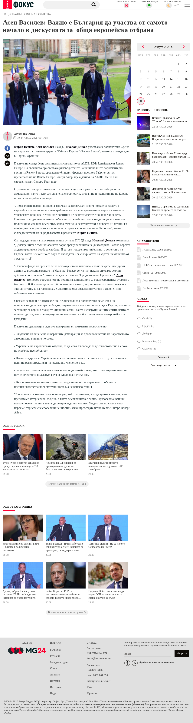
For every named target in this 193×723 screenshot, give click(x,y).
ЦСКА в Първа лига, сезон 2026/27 (162, 265)
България (55, 649)
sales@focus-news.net (98, 681)
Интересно (56, 687)
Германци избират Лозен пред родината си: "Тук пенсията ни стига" (169, 155)
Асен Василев (44, 146)
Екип (90, 687)
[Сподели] (7, 163)
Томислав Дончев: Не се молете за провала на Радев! (106, 545)
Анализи (55, 674)
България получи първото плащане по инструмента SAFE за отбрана (106, 466)
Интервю (55, 680)
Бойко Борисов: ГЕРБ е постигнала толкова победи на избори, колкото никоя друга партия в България (63, 595)
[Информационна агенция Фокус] (127, 663)
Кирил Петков (24, 146)
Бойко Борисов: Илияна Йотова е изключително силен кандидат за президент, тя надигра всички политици (64, 547)
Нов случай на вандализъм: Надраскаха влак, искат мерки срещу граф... (169, 137)
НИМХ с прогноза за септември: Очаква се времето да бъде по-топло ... (170, 208)
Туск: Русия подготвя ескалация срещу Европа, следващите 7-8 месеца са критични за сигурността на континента (21, 466)
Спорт (53, 668)
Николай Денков (75, 146)
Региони (55, 656)
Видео (53, 693)
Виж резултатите (160, 365)
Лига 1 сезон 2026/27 (154, 257)
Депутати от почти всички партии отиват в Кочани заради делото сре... (170, 190)
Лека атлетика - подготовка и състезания (165, 280)
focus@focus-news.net (99, 658)
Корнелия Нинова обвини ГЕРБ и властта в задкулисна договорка (21, 547)
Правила (92, 693)
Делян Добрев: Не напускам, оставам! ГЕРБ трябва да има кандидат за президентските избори (19, 595)
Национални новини (152, 110)
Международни (59, 662)
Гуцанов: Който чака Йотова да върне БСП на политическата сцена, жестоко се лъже (106, 594)
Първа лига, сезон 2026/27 (157, 249)
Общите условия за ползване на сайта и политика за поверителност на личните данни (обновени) (90, 704)
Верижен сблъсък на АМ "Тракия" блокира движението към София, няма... (169, 120)
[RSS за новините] (135, 663)
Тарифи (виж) (95, 669)
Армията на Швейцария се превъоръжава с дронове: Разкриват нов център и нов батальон (62, 466)
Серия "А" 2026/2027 (154, 272)
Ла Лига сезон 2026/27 (155, 288)
